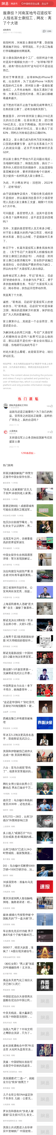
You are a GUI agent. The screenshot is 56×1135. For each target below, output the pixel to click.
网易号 (14, 3)
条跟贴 (27, 453)
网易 (5, 3)
